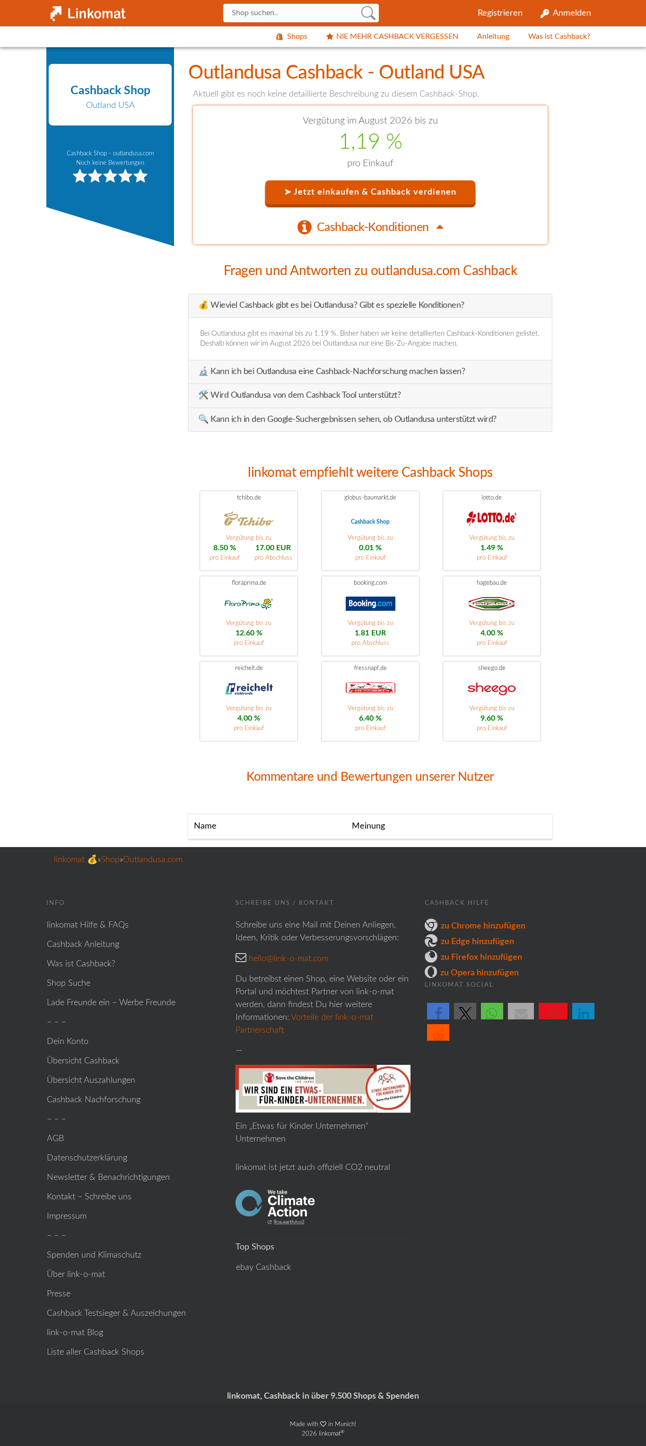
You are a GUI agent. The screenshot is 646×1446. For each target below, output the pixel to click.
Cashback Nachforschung (93, 1100)
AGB (55, 1138)
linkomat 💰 (75, 860)
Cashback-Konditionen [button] (374, 227)
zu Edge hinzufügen (477, 941)
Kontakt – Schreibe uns (89, 1197)
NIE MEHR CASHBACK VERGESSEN (397, 36)
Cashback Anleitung (83, 944)
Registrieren (500, 13)
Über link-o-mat (76, 1274)
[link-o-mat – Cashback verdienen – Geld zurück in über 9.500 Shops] (86, 11)
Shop (110, 860)
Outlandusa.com (153, 860)
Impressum (67, 1216)
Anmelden (572, 13)
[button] (438, 1019)
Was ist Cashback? (559, 36)
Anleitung (493, 36)
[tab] (370, 227)
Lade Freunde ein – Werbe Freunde (111, 1003)
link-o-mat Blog (75, 1333)
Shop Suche (68, 983)
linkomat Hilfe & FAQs (88, 925)
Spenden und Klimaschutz (94, 1255)
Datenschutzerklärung (87, 1158)
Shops (297, 36)
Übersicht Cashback (83, 1061)
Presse (58, 1294)
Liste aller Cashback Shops (95, 1352)
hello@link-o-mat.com (288, 959)
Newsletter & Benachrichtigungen (108, 1177)
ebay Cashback (263, 1267)
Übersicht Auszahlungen (91, 1080)
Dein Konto (67, 1041)
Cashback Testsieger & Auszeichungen (116, 1313)
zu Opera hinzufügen (479, 973)
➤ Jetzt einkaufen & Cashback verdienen (370, 192)
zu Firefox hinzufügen (481, 957)
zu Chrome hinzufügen (483, 926)
